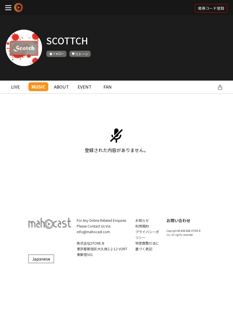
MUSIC (38, 87)
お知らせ (142, 220)
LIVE (15, 87)
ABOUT (61, 87)
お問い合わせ (178, 220)
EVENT (84, 87)
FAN (107, 87)
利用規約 (142, 226)
